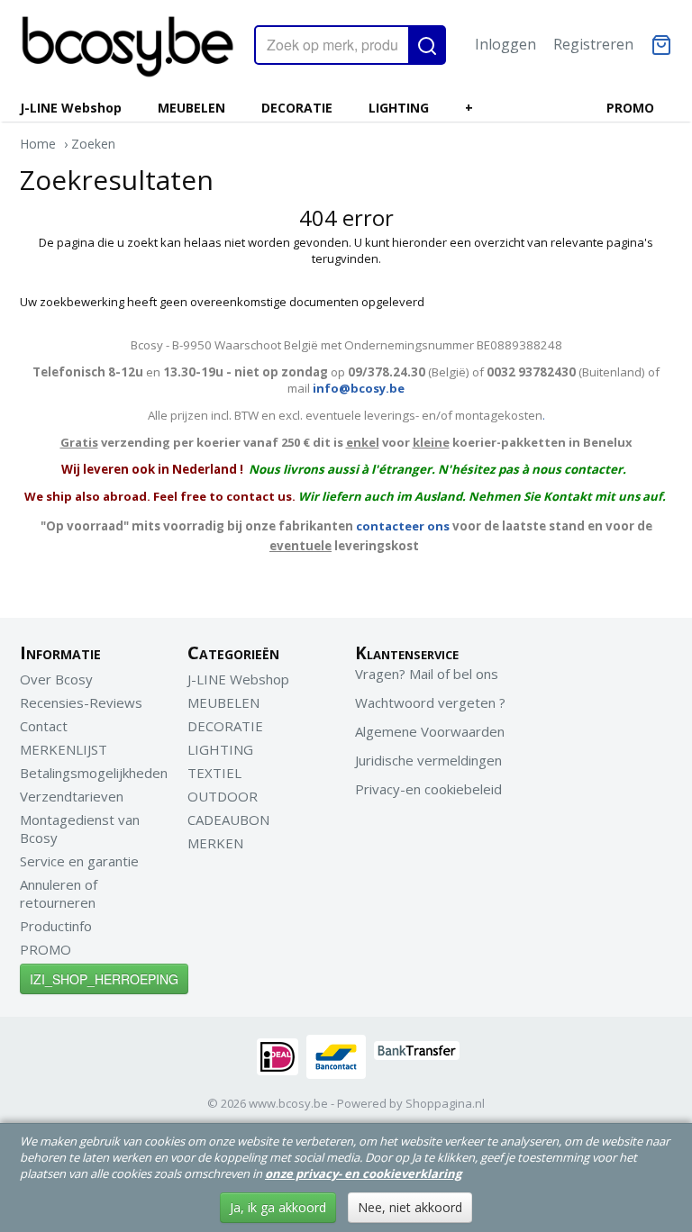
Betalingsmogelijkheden (94, 773)
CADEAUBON (228, 820)
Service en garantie (79, 861)
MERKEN (215, 843)
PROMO (630, 107)
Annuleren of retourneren (58, 893)
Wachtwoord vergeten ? (430, 702)
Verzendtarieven (71, 796)
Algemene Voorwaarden (430, 731)
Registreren (593, 44)
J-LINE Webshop (71, 107)
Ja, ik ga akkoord (278, 1207)
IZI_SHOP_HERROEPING (104, 979)
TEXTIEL (214, 773)
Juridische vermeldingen (428, 760)
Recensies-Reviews (81, 702)
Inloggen (505, 44)
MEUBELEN (191, 107)
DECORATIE (296, 107)
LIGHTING (399, 107)
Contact (44, 726)
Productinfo (56, 926)
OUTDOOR (222, 796)
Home (38, 143)
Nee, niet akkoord (410, 1207)
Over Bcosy (56, 679)
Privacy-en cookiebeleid (428, 789)
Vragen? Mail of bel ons (426, 674)
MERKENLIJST (63, 749)
